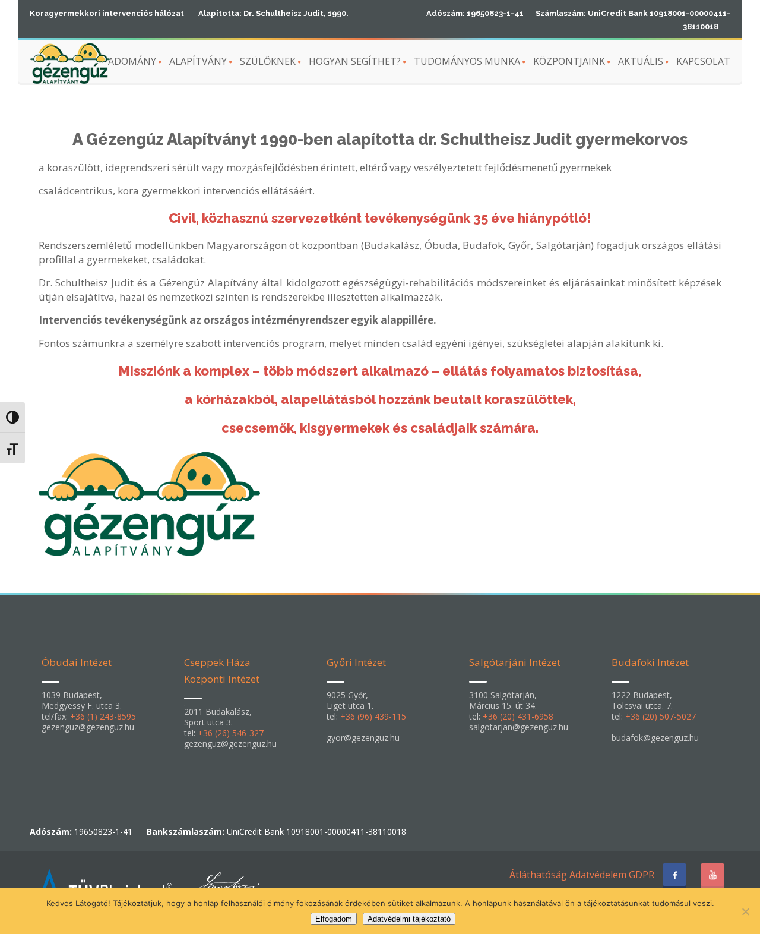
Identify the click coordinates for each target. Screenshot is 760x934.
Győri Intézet (356, 662)
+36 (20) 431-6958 (518, 716)
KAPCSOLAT (703, 61)
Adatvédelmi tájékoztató (409, 918)
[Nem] (745, 911)
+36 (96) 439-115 (373, 716)
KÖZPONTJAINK (569, 61)
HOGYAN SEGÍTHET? (355, 61)
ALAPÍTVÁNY (198, 61)
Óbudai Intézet (77, 662)
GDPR (641, 874)
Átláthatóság (538, 874)
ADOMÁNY (132, 61)
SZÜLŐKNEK (268, 61)
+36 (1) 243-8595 (103, 716)
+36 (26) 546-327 (231, 733)
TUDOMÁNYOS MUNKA (467, 61)
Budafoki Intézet (650, 662)
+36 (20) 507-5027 (660, 716)
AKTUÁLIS (640, 61)
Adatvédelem (597, 874)
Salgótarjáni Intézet (514, 662)
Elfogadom (333, 918)
